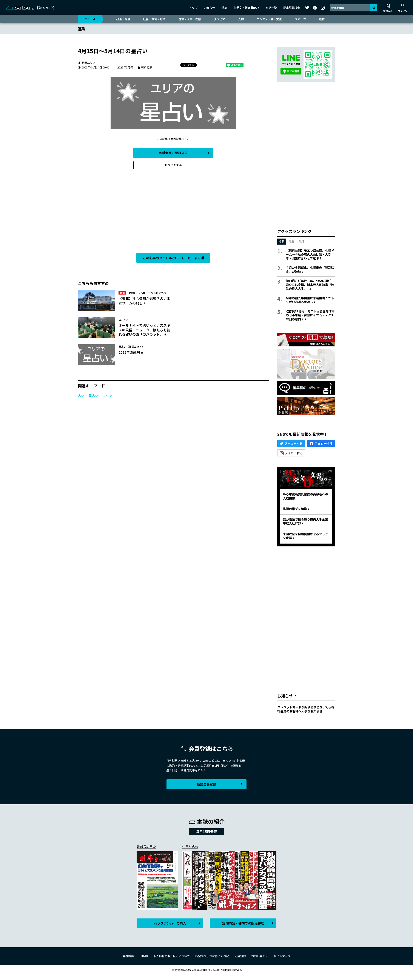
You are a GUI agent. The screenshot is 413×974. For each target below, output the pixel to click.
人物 (241, 19)
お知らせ (209, 8)
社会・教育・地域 (154, 19)
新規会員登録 (206, 784)
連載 (322, 19)
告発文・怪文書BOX (246, 8)
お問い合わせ (259, 956)
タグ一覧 (271, 8)
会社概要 (128, 956)
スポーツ (300, 19)
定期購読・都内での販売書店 (243, 923)
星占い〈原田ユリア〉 (131, 346)
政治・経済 (123, 19)
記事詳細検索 (291, 8)
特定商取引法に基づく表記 (212, 956)
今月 (301, 241)
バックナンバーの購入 (170, 923)
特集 (224, 8)
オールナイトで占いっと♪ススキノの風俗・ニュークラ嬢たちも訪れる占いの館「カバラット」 (144, 330)
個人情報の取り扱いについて (171, 956)
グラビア (219, 19)
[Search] (373, 7)
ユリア (107, 395)
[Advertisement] (173, 212)
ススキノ (124, 319)
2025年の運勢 (129, 352)
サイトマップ (282, 956)
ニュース (89, 19)
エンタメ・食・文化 (269, 19)
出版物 (143, 956)
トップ (193, 8)
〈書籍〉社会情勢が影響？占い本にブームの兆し (144, 301)
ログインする (173, 165)
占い (81, 395)
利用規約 (240, 956)
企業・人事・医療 (190, 19)
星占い (93, 395)
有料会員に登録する (173, 152)
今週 (291, 241)
